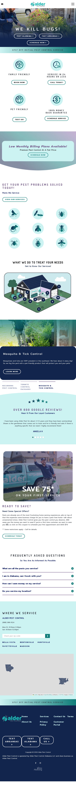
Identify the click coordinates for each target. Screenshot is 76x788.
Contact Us (2, 4)
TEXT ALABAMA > (25, 36)
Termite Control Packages (26, 387)
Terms (70, 716)
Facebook (36, 763)
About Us (27, 721)
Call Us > (46, 740)
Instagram (40, 763)
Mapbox (71, 694)
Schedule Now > (38, 42)
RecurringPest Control (9, 387)
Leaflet (35, 694)
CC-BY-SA (60, 694)
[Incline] (38, 769)
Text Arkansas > (12, 741)
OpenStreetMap (48, 694)
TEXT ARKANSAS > (50, 36)
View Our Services (15, 199)
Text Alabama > (30, 741)
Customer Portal (59, 723)
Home (25, 716)
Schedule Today (13, 536)
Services (44, 716)
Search (47, 636)
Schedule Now (38, 155)
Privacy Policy (44, 723)
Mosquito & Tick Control (46, 387)
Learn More (12, 371)
